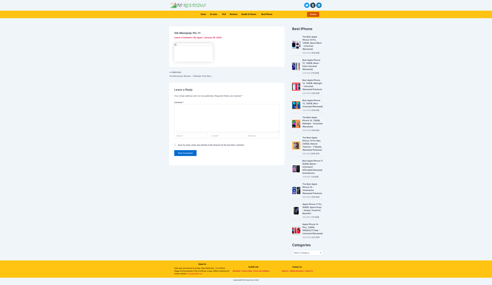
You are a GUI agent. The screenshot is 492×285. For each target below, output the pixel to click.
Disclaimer (236, 271)
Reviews (233, 14)
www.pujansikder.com (194, 274)
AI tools (213, 14)
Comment (179, 102)
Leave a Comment (183, 37)
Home (203, 14)
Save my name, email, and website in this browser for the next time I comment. (211, 145)
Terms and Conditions (261, 271)
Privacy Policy (247, 271)
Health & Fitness (248, 14)
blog (198, 268)
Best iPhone (266, 14)
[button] (214, 14)
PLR (224, 14)
